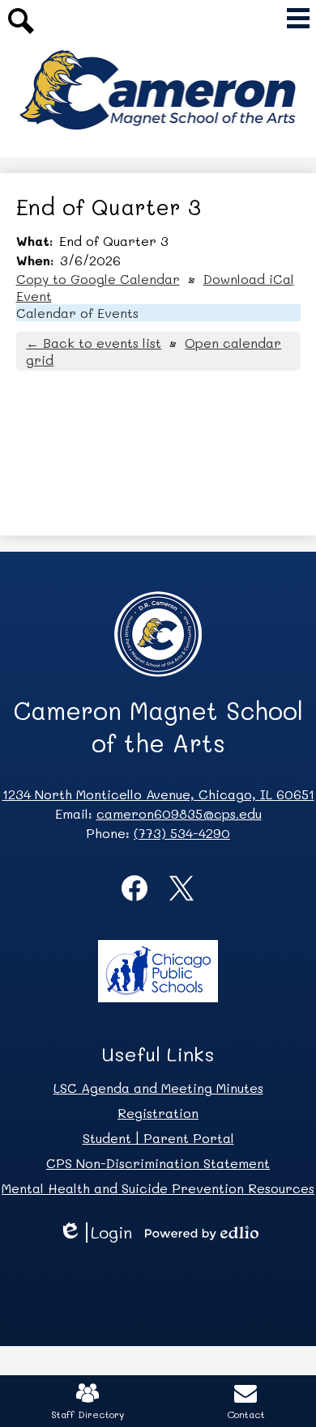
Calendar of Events (77, 312)
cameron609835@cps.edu (179, 813)
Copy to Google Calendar (98, 278)
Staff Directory (87, 1414)
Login (101, 1232)
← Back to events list (93, 342)
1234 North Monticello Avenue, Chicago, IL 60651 (158, 793)
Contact (246, 1414)
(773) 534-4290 (182, 832)
